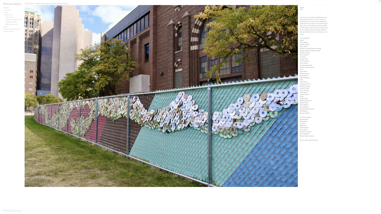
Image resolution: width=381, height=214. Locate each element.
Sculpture (7, 10)
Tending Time (10, 17)
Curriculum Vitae (8, 31)
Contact (6, 27)
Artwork (6, 8)
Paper (6, 12)
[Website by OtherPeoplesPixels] (377, 4)
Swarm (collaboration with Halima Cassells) (14, 19)
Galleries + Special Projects (11, 29)
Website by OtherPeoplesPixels (12, 211)
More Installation (11, 24)
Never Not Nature (11, 22)
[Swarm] (161, 96)
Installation (8, 15)
